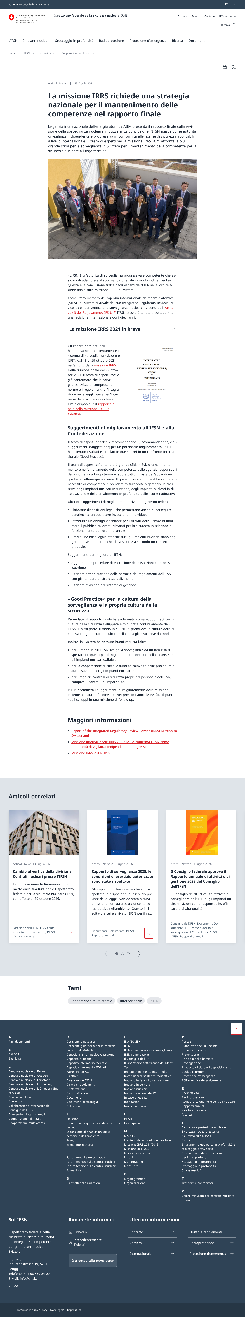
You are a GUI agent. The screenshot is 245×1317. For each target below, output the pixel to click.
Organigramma (134, 1179)
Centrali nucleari (20, 1097)
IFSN (127, 1046)
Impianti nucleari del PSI (140, 1093)
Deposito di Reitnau (79, 1059)
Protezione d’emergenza (198, 1076)
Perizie (186, 1041)
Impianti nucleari (135, 1089)
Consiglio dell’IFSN (21, 1110)
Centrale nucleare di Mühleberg (30, 1084)
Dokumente (74, 1106)
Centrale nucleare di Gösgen (28, 1076)
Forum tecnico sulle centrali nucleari (91, 1166)
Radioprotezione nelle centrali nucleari (208, 1102)
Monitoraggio (133, 1162)
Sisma (186, 1140)
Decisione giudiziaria (80, 1041)
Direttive (72, 1076)
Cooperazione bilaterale (25, 1119)
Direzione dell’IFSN (79, 1080)
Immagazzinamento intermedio (145, 1072)
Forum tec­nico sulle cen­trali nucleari (91, 1162)
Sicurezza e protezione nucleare (204, 1127)
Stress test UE (191, 1170)
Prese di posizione (194, 1050)
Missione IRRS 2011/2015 (90, 753)
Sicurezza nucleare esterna (200, 1132)
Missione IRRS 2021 (137, 1149)
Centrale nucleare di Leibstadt (29, 1080)
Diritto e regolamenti (80, 1085)
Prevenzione (190, 1054)
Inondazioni (132, 1102)
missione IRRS (105, 365)
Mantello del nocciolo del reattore (147, 1140)
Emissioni (72, 1119)
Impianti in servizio (137, 1085)
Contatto (136, 1232)
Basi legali (15, 1059)
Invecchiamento (135, 1106)
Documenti (73, 1097)
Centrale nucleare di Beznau (28, 1071)
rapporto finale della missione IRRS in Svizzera (92, 409)
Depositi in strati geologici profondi (90, 1054)
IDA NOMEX (132, 1041)
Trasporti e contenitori (197, 1183)
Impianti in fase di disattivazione (146, 1080)
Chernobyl (16, 1101)
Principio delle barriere (197, 1059)
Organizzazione (134, 1183)
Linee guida (132, 1123)
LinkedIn (80, 1232)
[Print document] (224, 67)
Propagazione (191, 1063)
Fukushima (73, 1170)
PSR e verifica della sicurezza (201, 1080)
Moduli (129, 1157)
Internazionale (141, 1253)
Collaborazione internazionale (29, 1106)
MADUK (129, 1136)
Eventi (70, 1140)
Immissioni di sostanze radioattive (147, 1076)
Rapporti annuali (193, 1106)
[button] (116, 953)
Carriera (136, 1243)
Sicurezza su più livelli (197, 1136)
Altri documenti (19, 1041)
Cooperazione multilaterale (27, 1123)
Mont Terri (131, 1166)
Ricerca (187, 1114)
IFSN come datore (136, 1054)
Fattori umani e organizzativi (86, 1157)
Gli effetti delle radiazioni (83, 1183)
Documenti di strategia (82, 1102)
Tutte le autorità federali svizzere (29, 4)
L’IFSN (128, 1119)
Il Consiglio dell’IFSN (138, 1059)
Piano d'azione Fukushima (200, 1046)
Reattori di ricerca (194, 1110)
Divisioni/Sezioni (77, 1093)
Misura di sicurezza (137, 1153)
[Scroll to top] (236, 1029)
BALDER (14, 1054)
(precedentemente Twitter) (88, 1242)
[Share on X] (234, 67)
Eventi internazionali (80, 1145)
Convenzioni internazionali (27, 1114)
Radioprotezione (193, 1097)
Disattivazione (76, 1089)
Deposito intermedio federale (86, 1063)
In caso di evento (136, 1097)
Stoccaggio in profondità (199, 1162)
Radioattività (190, 1093)
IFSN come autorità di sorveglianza (148, 1050)
